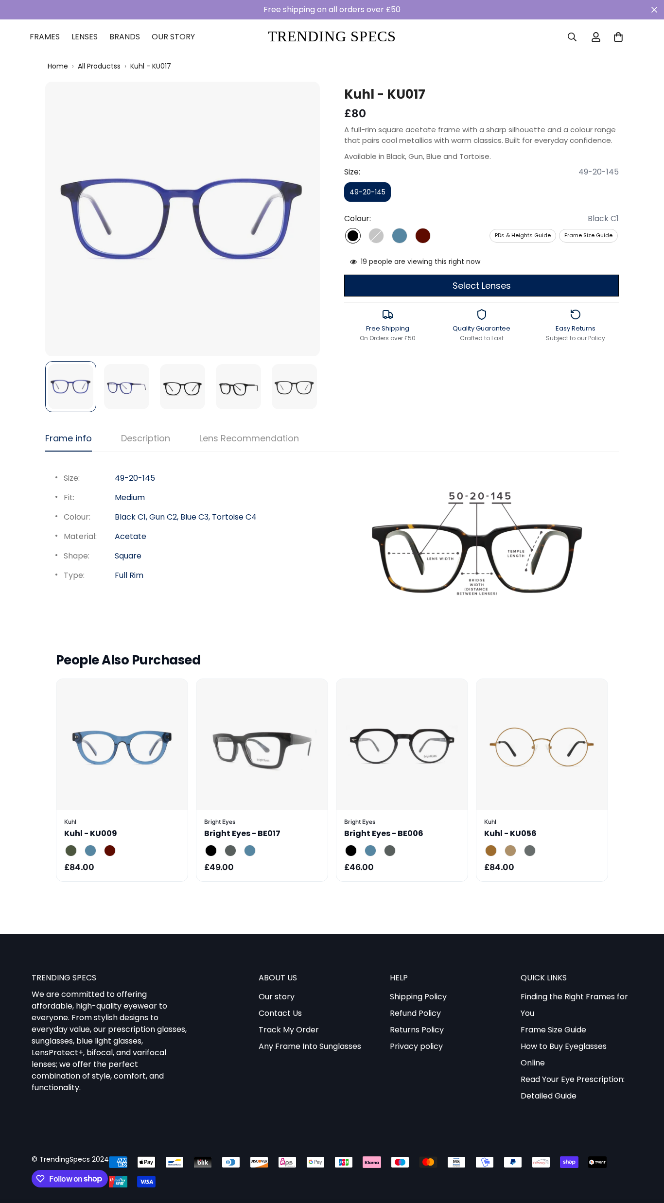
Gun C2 (376, 235)
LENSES (84, 36)
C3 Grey (389, 850)
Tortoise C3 (110, 850)
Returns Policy (417, 1030)
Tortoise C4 (423, 235)
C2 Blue (370, 850)
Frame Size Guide (588, 235)
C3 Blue (250, 850)
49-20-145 (370, 194)
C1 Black (211, 850)
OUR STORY (173, 36)
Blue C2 (90, 850)
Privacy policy (416, 1046)
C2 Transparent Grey (230, 850)
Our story (277, 997)
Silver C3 (529, 850)
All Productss (99, 66)
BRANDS (124, 36)
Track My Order (289, 1030)
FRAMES (45, 36)
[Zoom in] (299, 102)
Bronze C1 (491, 850)
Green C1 (71, 850)
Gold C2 (510, 850)
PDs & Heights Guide (523, 235)
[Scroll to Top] (645, 1150)
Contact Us (280, 1013)
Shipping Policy (418, 997)
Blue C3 (399, 235)
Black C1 (353, 235)
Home (58, 66)
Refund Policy (415, 1013)
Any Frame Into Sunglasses (310, 1046)
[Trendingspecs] (332, 37)
